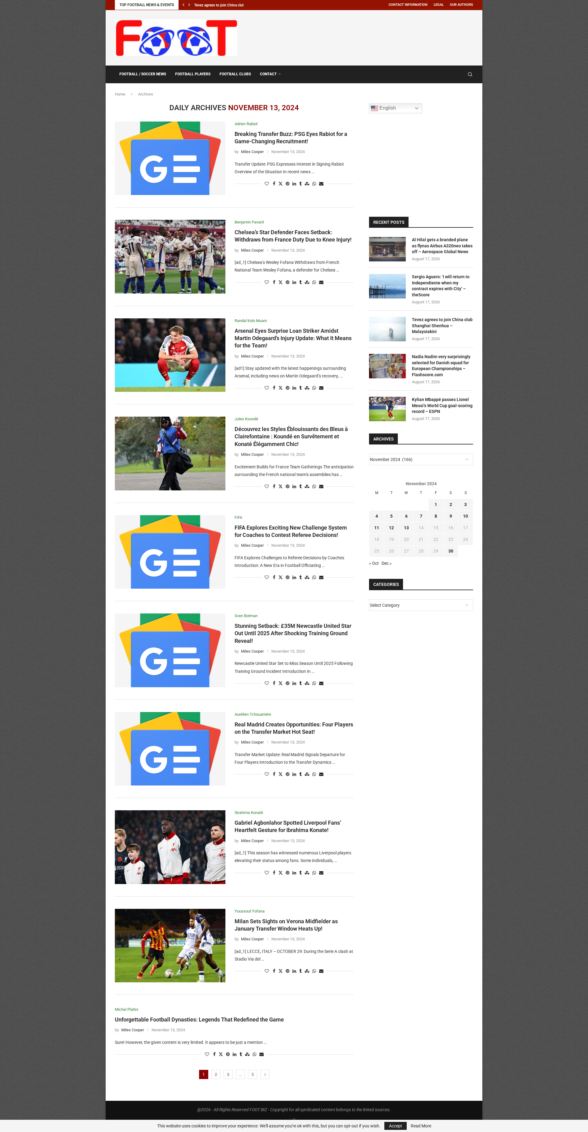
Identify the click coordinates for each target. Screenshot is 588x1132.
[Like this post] (267, 184)
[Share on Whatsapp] (314, 184)
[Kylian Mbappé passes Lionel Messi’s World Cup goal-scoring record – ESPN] (387, 409)
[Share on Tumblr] (300, 184)
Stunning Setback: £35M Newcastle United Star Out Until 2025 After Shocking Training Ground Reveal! (293, 633)
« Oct (374, 563)
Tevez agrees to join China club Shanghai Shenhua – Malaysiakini (442, 325)
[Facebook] (455, 74)
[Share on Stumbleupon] (307, 184)
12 (391, 527)
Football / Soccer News (142, 74)
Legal (439, 5)
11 (376, 527)
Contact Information (408, 5)
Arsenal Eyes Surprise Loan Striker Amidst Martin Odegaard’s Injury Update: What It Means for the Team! (293, 338)
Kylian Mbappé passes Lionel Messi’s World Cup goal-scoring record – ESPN (442, 405)
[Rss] (461, 74)
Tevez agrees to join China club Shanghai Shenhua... (236, 5)
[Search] (470, 74)
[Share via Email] (321, 184)
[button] (183, 5)
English (387, 108)
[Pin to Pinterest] (287, 184)
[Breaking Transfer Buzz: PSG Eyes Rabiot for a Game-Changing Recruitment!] (170, 158)
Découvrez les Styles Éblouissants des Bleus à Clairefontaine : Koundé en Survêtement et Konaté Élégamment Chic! (291, 436)
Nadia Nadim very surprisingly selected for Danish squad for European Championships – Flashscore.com (441, 365)
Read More (421, 1126)
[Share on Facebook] (274, 184)
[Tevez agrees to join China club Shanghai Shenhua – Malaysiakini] (387, 329)
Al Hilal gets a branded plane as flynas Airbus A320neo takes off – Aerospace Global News (442, 245)
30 (450, 551)
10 (465, 516)
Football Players (192, 74)
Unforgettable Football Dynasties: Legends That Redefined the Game (199, 1019)
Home (120, 94)
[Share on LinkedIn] (294, 184)
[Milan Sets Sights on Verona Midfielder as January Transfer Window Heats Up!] (170, 945)
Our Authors (461, 5)
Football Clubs (235, 74)
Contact (268, 74)
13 (406, 527)
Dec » (387, 563)
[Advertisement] (361, 37)
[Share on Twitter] (280, 184)
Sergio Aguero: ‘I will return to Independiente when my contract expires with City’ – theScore (440, 285)
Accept (395, 1125)
